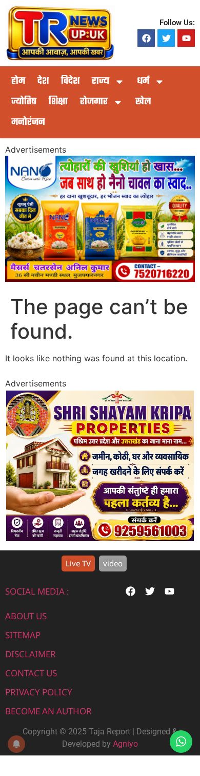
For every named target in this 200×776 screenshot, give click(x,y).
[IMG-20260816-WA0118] (100, 279)
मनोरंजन (28, 122)
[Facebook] (146, 38)
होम (18, 81)
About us (26, 616)
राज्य (100, 81)
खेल (143, 102)
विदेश (70, 81)
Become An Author (48, 711)
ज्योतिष (23, 102)
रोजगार (94, 102)
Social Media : (37, 591)
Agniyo (125, 744)
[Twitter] (166, 38)
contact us (31, 673)
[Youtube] (186, 38)
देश (43, 81)
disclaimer (30, 654)
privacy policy (38, 692)
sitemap (23, 635)
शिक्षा (58, 102)
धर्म (143, 81)
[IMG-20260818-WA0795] (100, 538)
